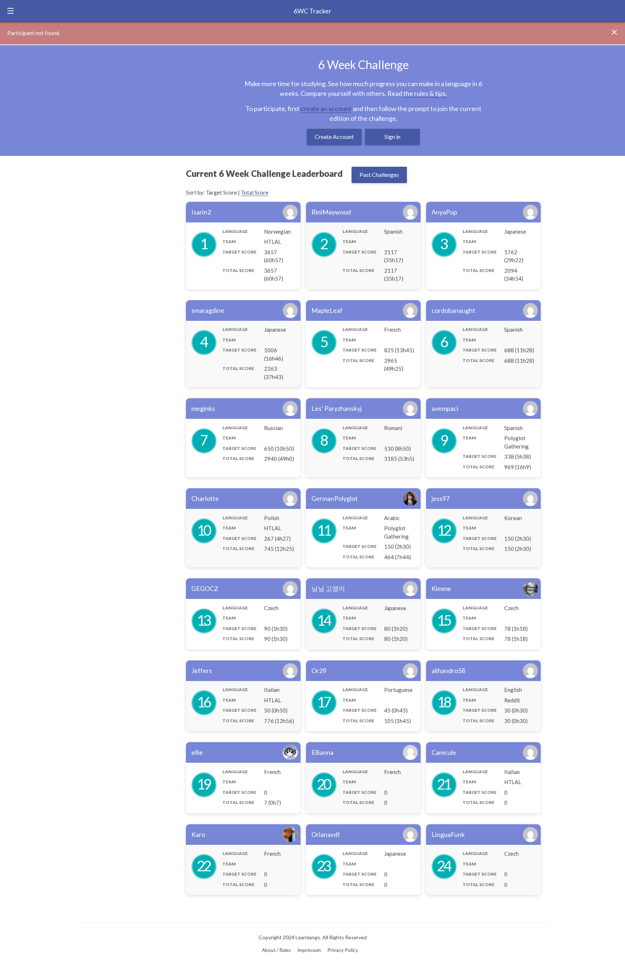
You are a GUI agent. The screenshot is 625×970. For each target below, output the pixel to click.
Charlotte (205, 498)
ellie (197, 752)
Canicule (443, 752)
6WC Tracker (312, 11)
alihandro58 (448, 671)
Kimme (441, 588)
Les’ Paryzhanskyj (336, 408)
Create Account (334, 136)
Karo (198, 834)
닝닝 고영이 (328, 588)
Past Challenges (379, 174)
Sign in (392, 136)
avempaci (444, 408)
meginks (203, 408)
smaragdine (207, 310)
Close (617, 33)
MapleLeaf (327, 310)
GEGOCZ (204, 588)
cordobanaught (453, 310)
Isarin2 (201, 212)
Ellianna (322, 752)
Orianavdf (325, 834)
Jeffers (201, 671)
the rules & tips (424, 93)
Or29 (318, 671)
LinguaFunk (448, 834)
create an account (326, 108)
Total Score (254, 192)
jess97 (440, 498)
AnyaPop (444, 212)
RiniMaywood (331, 212)
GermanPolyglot (334, 498)
